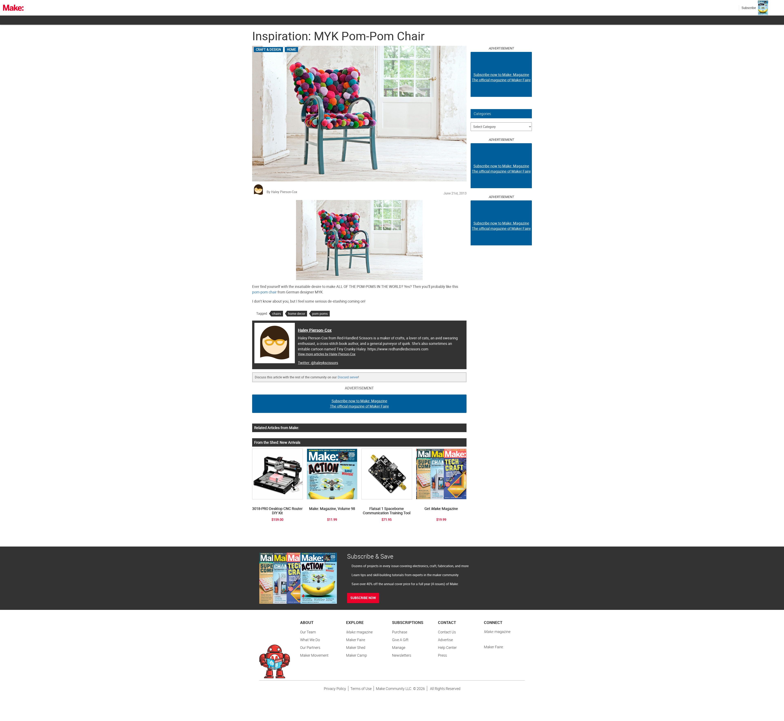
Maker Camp (356, 655)
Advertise (445, 639)
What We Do (310, 639)
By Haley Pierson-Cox (282, 192)
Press (442, 655)
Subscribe (749, 8)
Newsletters (401, 655)
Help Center (447, 647)
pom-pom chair (264, 292)
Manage (398, 647)
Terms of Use (361, 688)
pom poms (320, 313)
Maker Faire (355, 639)
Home (291, 49)
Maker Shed (355, 647)
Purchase (399, 631)
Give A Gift (400, 639)
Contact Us (447, 631)
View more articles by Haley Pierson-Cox (326, 354)
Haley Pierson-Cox (315, 330)
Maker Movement (314, 655)
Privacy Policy (335, 688)
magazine (359, 631)
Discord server (348, 377)
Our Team (308, 631)
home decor (296, 313)
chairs (276, 313)
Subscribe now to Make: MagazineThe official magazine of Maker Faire (359, 403)
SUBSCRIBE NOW (363, 598)
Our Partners (310, 647)
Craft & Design (268, 49)
